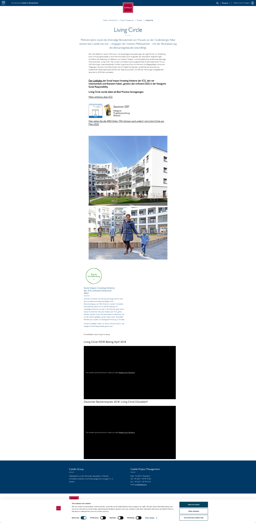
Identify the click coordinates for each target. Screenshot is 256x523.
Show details (149, 518)
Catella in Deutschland (110, 20)
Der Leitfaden (96, 81)
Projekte (139, 20)
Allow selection (193, 511)
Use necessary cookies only (193, 518)
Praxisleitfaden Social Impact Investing (97, 334)
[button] (3, 3)
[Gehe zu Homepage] (128, 7)
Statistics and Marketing (127, 372)
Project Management (127, 20)
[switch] (103, 517)
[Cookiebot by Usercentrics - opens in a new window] (58, 519)
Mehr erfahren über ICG (100, 97)
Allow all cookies (194, 504)
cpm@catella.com (141, 484)
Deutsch (225, 3)
